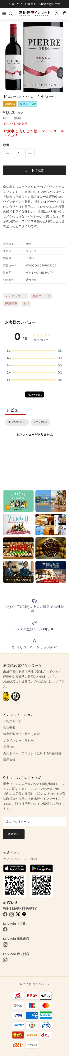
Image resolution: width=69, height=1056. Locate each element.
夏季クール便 (41, 296)
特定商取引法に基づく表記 (21, 734)
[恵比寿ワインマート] (34, 13)
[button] (34, 350)
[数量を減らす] (7, 153)
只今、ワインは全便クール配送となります (34, 4)
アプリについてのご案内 (20, 859)
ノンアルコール (15, 296)
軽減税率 (11, 303)
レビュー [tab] (16, 410)
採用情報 (9, 760)
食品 (26, 303)
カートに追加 (34, 170)
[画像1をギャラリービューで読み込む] (34, 57)
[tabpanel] (34, 447)
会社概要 (9, 727)
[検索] (12, 13)
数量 (6, 145)
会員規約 (9, 747)
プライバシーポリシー (18, 740)
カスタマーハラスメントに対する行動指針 (32, 753)
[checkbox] (40, 422)
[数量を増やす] (29, 153)
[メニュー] (4, 13)
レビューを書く (34, 394)
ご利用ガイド (12, 721)
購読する (14, 834)
